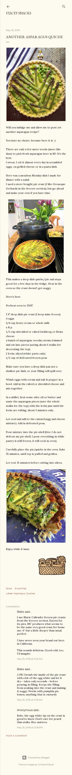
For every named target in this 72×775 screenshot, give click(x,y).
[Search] (64, 5)
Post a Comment (16, 735)
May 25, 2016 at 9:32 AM (29, 658)
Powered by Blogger (39, 757)
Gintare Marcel (46, 764)
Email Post (20, 588)
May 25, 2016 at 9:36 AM (29, 699)
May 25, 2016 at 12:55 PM (30, 727)
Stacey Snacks (18, 13)
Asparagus (19, 593)
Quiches (30, 593)
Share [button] (9, 588)
